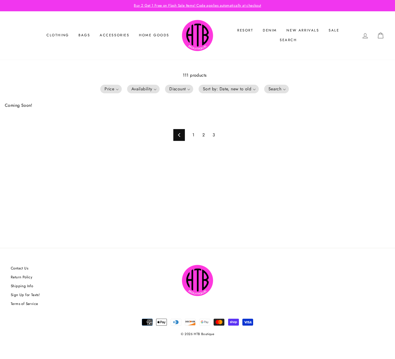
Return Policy (21, 277)
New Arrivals (302, 30)
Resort (245, 30)
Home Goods (154, 35)
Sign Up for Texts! (25, 294)
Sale (334, 30)
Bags (84, 35)
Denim (270, 30)
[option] (197, 6)
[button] (111, 89)
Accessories (115, 35)
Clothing (57, 35)
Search (288, 39)
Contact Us (19, 268)
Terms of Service (24, 303)
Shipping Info (22, 286)
